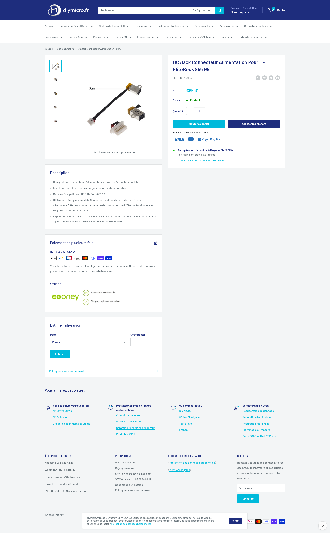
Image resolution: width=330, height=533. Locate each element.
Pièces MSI (121, 37)
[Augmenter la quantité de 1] (208, 111)
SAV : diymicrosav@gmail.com (133, 473)
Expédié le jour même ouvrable (71, 423)
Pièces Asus (76, 37)
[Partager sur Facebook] (258, 77)
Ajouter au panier (199, 124)
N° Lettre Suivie (62, 410)
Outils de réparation (251, 37)
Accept (235, 520)
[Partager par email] (277, 77)
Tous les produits (65, 48)
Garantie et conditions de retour (135, 427)
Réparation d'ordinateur (257, 417)
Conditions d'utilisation (129, 484)
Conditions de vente (128, 415)
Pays (53, 334)
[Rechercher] (219, 10)
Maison (225, 37)
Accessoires (226, 26)
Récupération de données (258, 410)
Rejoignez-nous (124, 468)
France (183, 429)
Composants (202, 26)
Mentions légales (179, 469)
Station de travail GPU (112, 26)
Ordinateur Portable (256, 26)
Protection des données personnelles (192, 462)
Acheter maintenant (254, 124)
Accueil (49, 26)
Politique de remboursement (66, 371)
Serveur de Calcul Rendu (74, 26)
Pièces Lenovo (146, 37)
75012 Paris (186, 423)
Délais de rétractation (129, 421)
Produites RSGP (125, 434)
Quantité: (178, 111)
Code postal (137, 334)
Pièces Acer (52, 37)
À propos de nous (125, 462)
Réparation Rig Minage (256, 423)
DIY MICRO (185, 410)
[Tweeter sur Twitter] (271, 77)
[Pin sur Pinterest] (264, 77)
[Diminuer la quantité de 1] (190, 111)
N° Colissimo (60, 417)
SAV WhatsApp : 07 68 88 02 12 (133, 479)
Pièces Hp (99, 37)
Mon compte (239, 12)
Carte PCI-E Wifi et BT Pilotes (260, 436)
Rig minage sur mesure (256, 429)
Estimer (60, 354)
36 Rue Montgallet (190, 417)
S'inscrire (248, 498)
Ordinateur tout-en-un (171, 26)
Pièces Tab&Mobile (199, 37)
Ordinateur (141, 26)
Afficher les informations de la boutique (201, 160)
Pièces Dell (171, 37)
